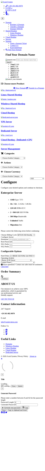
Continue (5, 279)
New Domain (20, 88)
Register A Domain (17, 25)
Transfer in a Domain (36, 88)
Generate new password (12, 408)
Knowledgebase (16, 48)
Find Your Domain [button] (14, 50)
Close (13, 386)
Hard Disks (5, 256)
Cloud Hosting (11, 37)
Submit (20, 386)
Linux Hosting (15, 33)
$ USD (8, 10)
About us (33, 356)
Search (8, 62)
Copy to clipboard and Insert (17, 410)
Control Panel (6, 262)
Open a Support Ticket (18, 43)
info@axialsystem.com (9, 322)
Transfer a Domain (17, 27)
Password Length (7, 402)
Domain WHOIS (16, 29)
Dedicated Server (12, 352)
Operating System (7, 258)
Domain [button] (8, 22)
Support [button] (8, 41)
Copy (26, 408)
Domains (9, 344)
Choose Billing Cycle (9, 235)
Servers (8, 39)
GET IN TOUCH (7, 299)
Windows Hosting (16, 35)
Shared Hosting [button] (11, 31)
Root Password (6, 242)
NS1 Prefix (5, 244)
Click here (4, 267)
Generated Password (8, 405)
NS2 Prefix (5, 247)
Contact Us (14, 46)
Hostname (4, 239)
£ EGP (13, 10)
